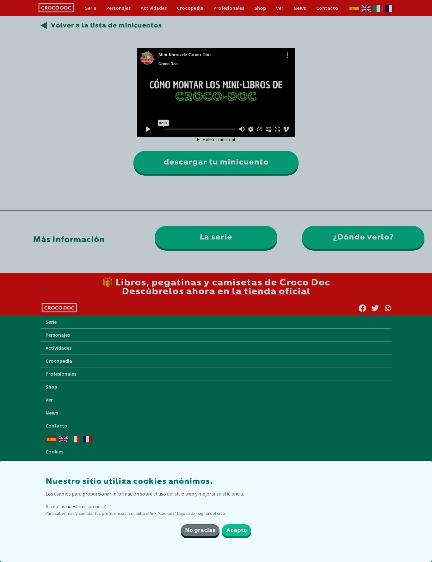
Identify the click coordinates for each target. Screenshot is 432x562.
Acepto (236, 530)
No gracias (200, 530)
